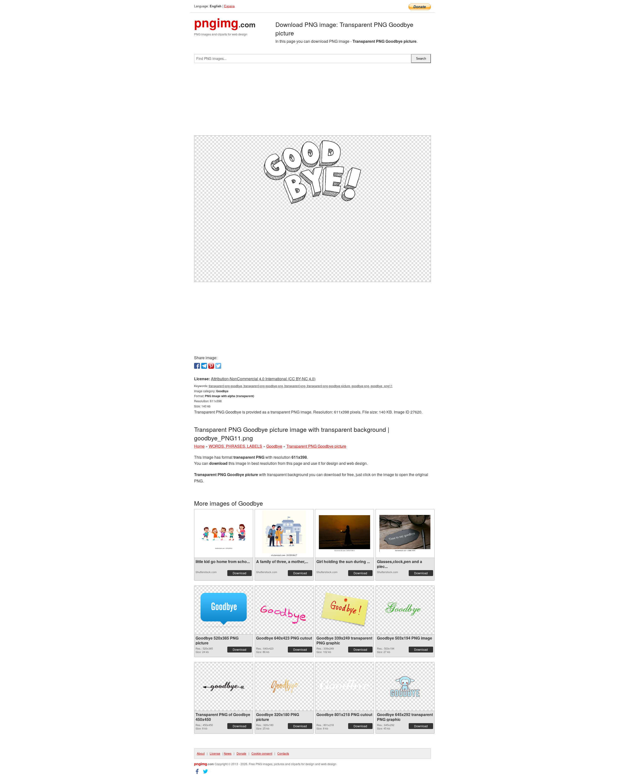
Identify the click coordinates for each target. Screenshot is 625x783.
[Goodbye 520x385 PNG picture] (223, 610)
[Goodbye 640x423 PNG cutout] (284, 610)
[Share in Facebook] (197, 366)
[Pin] (211, 366)
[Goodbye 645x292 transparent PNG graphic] (405, 686)
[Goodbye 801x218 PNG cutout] (344, 686)
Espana (229, 6)
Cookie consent (261, 753)
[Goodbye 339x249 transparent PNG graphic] (344, 610)
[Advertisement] (312, 101)
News (227, 753)
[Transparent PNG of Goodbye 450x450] (223, 686)
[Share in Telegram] (204, 366)
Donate (241, 753)
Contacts (283, 753)
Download (239, 573)
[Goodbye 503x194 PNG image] (405, 609)
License (215, 753)
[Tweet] (218, 366)
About (201, 753)
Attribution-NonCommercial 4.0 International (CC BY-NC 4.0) (263, 378)
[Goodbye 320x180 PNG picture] (284, 686)
